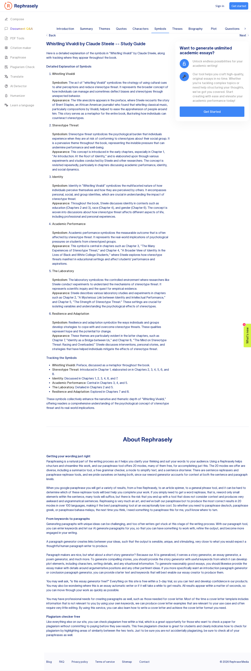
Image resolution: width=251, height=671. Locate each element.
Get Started (212, 111)
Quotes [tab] (121, 28)
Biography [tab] (195, 28)
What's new (246, 334)
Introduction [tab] (65, 28)
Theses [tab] (177, 28)
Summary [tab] (86, 28)
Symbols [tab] (160, 28)
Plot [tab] (214, 28)
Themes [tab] (104, 28)
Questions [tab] (232, 28)
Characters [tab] (140, 28)
